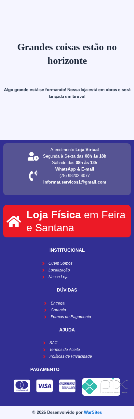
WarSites (93, 412)
